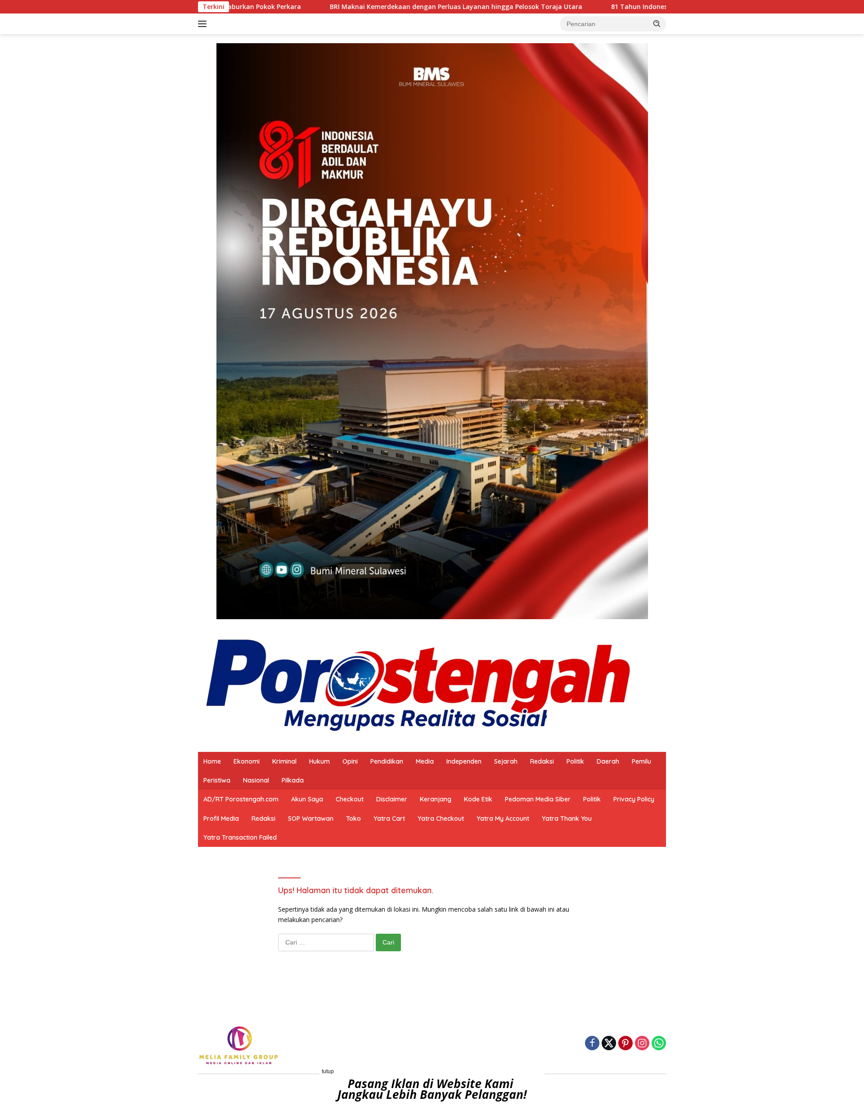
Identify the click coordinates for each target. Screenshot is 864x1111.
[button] (657, 23)
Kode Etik (478, 799)
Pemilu (641, 761)
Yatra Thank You (567, 818)
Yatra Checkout (441, 818)
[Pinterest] (625, 1044)
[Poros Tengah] (418, 684)
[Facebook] (592, 1044)
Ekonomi (247, 761)
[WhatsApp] (659, 1044)
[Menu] (204, 23)
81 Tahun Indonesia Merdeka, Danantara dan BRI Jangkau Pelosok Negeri (660, 7)
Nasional (256, 780)
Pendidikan (386, 761)
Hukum (319, 761)
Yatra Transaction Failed (240, 837)
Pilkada (293, 780)
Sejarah (506, 761)
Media (425, 761)
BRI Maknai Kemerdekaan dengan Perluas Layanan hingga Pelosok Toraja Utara (390, 7)
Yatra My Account (503, 818)
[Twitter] (609, 1044)
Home (212, 761)
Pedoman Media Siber (538, 799)
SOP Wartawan (310, 818)
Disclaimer (391, 799)
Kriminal (284, 761)
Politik (575, 761)
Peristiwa (216, 780)
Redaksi (542, 761)
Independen (464, 761)
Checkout (350, 799)
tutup (328, 1071)
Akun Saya (307, 799)
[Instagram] (642, 1044)
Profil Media (221, 818)
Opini (350, 761)
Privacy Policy (633, 799)
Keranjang (435, 799)
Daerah (608, 761)
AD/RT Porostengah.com (241, 799)
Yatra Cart (389, 818)
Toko (353, 818)
